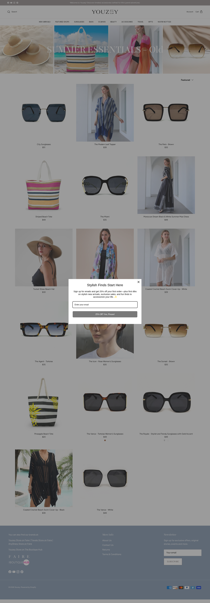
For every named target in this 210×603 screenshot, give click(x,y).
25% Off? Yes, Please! (105, 314)
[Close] (138, 282)
